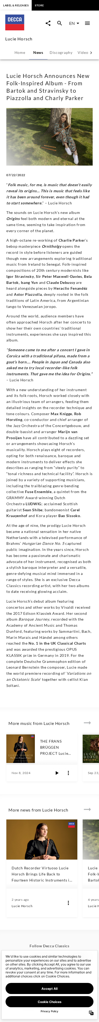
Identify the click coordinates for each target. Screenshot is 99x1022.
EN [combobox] (72, 23)
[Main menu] (87, 23)
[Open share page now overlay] (48, 23)
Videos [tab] (84, 52)
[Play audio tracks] (56, 773)
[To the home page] (24, 28)
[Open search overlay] (59, 23)
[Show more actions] (68, 773)
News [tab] (38, 52)
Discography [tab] (61, 52)
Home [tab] (20, 52)
